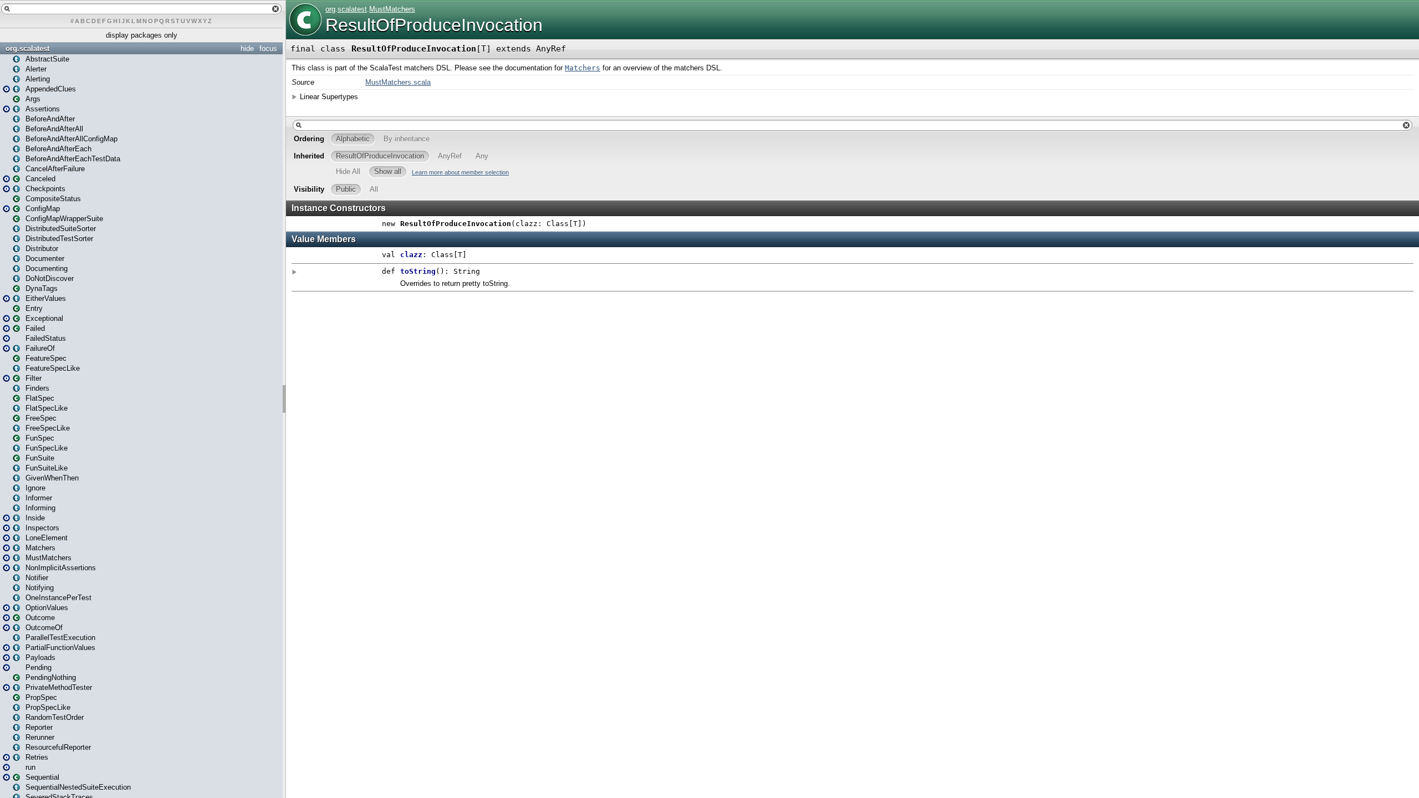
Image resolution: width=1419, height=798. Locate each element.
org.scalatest (27, 48)
